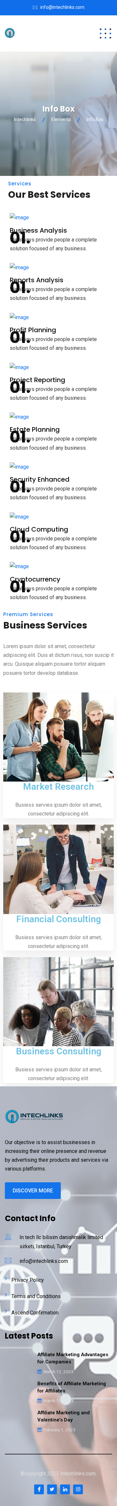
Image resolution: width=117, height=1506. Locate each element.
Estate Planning (35, 429)
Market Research (58, 786)
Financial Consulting (58, 919)
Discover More (33, 1191)
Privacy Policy (27, 1280)
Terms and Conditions (36, 1296)
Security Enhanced (40, 479)
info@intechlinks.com (62, 7)
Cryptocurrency (35, 579)
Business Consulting (58, 1051)
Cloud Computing (39, 529)
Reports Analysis (36, 280)
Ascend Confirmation (34, 1313)
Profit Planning (33, 329)
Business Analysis (38, 230)
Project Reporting (37, 379)
